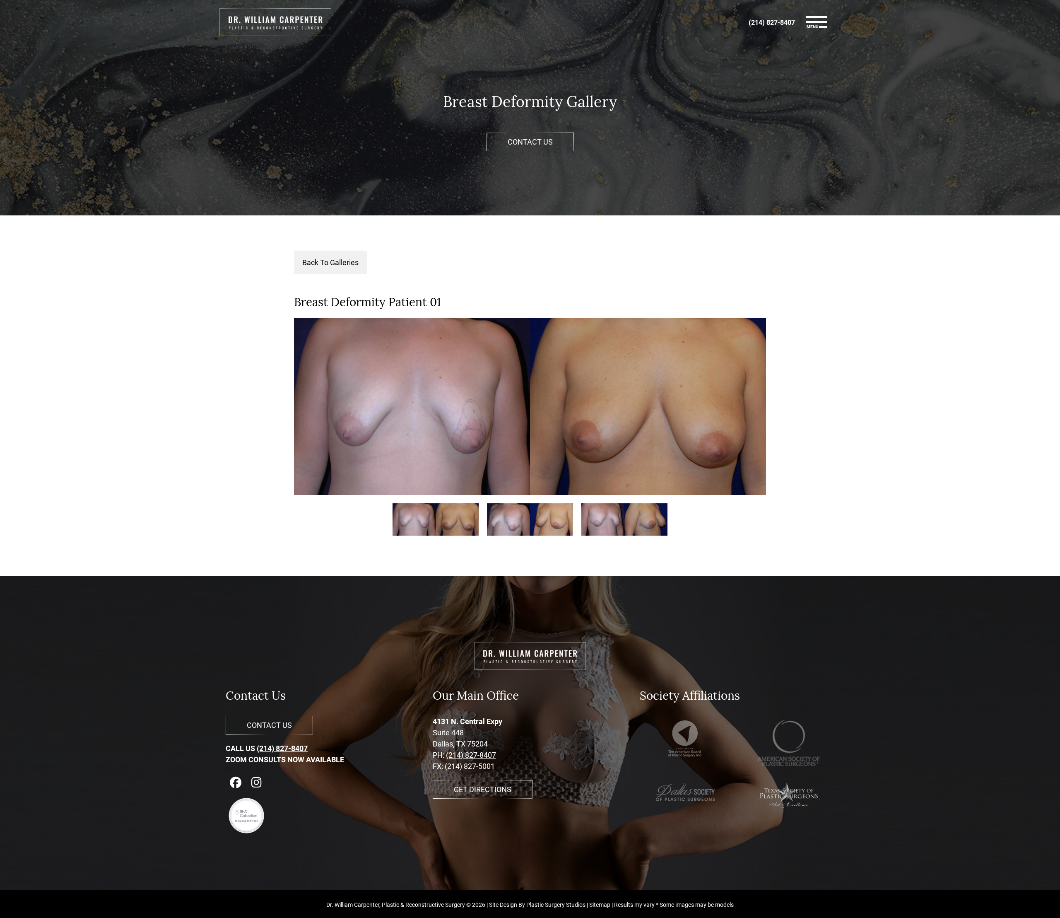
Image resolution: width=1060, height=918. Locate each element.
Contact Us (530, 142)
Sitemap (599, 904)
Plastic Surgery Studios (555, 904)
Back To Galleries (330, 262)
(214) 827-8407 (282, 748)
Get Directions (482, 789)
